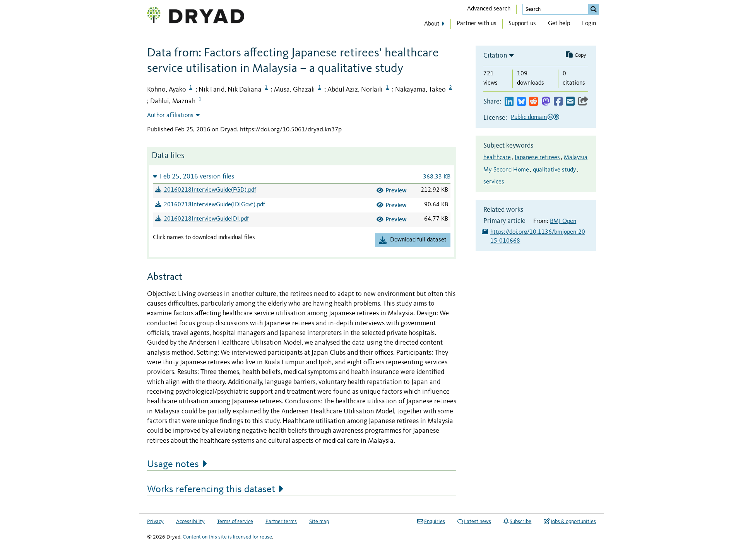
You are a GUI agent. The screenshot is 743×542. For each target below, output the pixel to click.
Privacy (155, 521)
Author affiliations (170, 115)
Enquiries (434, 521)
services (493, 182)
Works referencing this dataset (211, 489)
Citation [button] (495, 55)
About (432, 24)
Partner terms (281, 521)
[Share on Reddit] (533, 101)
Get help (559, 23)
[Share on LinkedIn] (509, 101)
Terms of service (235, 521)
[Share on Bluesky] (521, 101)
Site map (319, 521)
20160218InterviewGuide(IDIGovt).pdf (214, 205)
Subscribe (520, 521)
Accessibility (190, 521)
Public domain (529, 117)
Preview (396, 190)
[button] (301, 176)
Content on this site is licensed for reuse (227, 537)
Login (589, 23)
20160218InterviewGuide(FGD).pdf (210, 190)
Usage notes (173, 464)
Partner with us (476, 23)
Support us (522, 23)
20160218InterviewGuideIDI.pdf (206, 219)
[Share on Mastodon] (545, 101)
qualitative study (554, 170)
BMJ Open (563, 221)
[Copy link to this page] (583, 102)
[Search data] (593, 9)
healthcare (497, 158)
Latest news (477, 521)
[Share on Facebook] (558, 101)
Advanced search (488, 9)
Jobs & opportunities (573, 521)
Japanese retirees (537, 158)
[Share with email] (570, 101)
